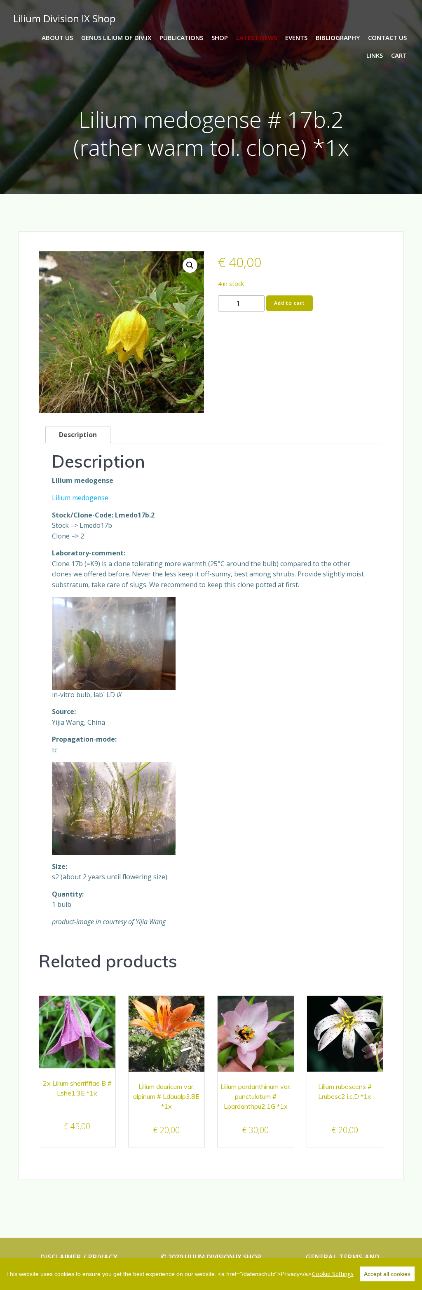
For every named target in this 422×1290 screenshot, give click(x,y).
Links (374, 55)
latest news (256, 37)
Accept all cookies (387, 1274)
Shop (219, 37)
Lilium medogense (80, 497)
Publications (181, 37)
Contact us (387, 37)
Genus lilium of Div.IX (116, 37)
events (296, 37)
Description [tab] (78, 434)
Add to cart (289, 303)
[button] (190, 265)
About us (57, 37)
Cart (399, 55)
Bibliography (338, 37)
